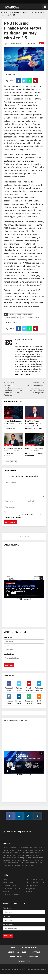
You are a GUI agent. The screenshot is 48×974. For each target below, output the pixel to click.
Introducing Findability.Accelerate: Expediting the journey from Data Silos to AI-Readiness (13, 390)
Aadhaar (11, 314)
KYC (18, 317)
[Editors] (4, 832)
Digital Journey (27, 314)
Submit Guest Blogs (14, 889)
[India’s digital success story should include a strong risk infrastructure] (13, 412)
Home (3, 12)
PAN (23, 317)
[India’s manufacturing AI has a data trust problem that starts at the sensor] (34, 439)
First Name (8, 637)
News (9, 12)
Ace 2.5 (19, 314)
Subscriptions (24, 961)
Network (6, 892)
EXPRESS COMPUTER (36, 883)
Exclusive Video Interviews (16, 720)
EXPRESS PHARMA (13, 895)
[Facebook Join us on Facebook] (10, 816)
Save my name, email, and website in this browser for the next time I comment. (23, 516)
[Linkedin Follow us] (19, 816)
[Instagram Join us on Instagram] (37, 816)
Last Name (7, 646)
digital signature (10, 317)
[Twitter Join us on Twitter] (28, 816)
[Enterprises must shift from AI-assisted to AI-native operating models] (13, 439)
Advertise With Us (9, 883)
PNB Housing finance (33, 317)
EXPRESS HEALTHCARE (37, 880)
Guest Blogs (9, 418)
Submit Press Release (10, 886)
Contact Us (28, 892)
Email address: (9, 654)
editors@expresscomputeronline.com (19, 832)
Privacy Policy (29, 889)
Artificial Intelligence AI (34, 418)
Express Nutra (34, 886)
